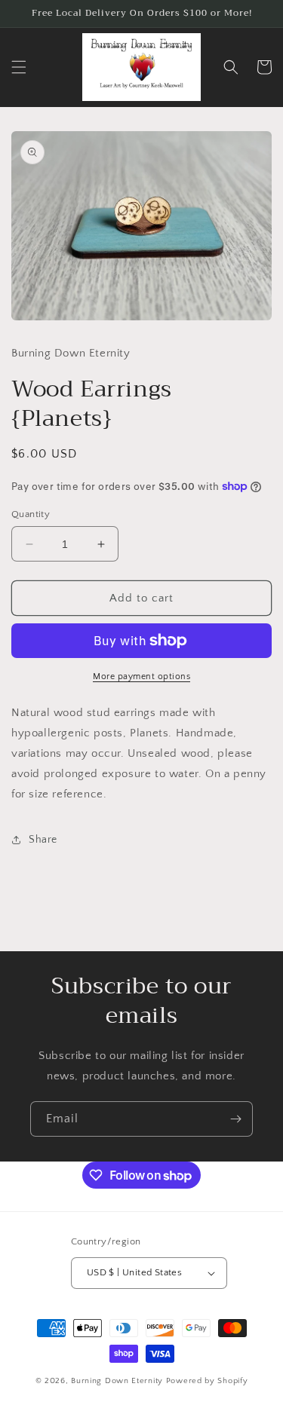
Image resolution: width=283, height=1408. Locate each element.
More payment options (141, 676)
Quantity (30, 514)
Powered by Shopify (207, 1380)
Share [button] (43, 840)
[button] (18, 67)
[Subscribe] (235, 1119)
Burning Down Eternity (118, 1380)
